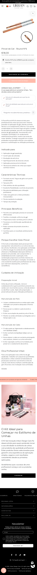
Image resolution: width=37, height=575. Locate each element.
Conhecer (18, 475)
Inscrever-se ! (18, 546)
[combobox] (8, 6)
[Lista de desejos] (31, 6)
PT (10, 6)
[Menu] (2, 6)
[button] (27, 6)
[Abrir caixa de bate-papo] (32, 565)
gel (20, 124)
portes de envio (13, 55)
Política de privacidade (13, 568)
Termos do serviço (27, 568)
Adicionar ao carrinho (18, 74)
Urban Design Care (15, 566)
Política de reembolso (25, 571)
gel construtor (13, 132)
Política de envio (12, 571)
